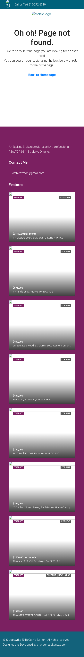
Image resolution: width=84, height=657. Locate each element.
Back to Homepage (42, 75)
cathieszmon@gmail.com (28, 173)
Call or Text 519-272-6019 (30, 4)
